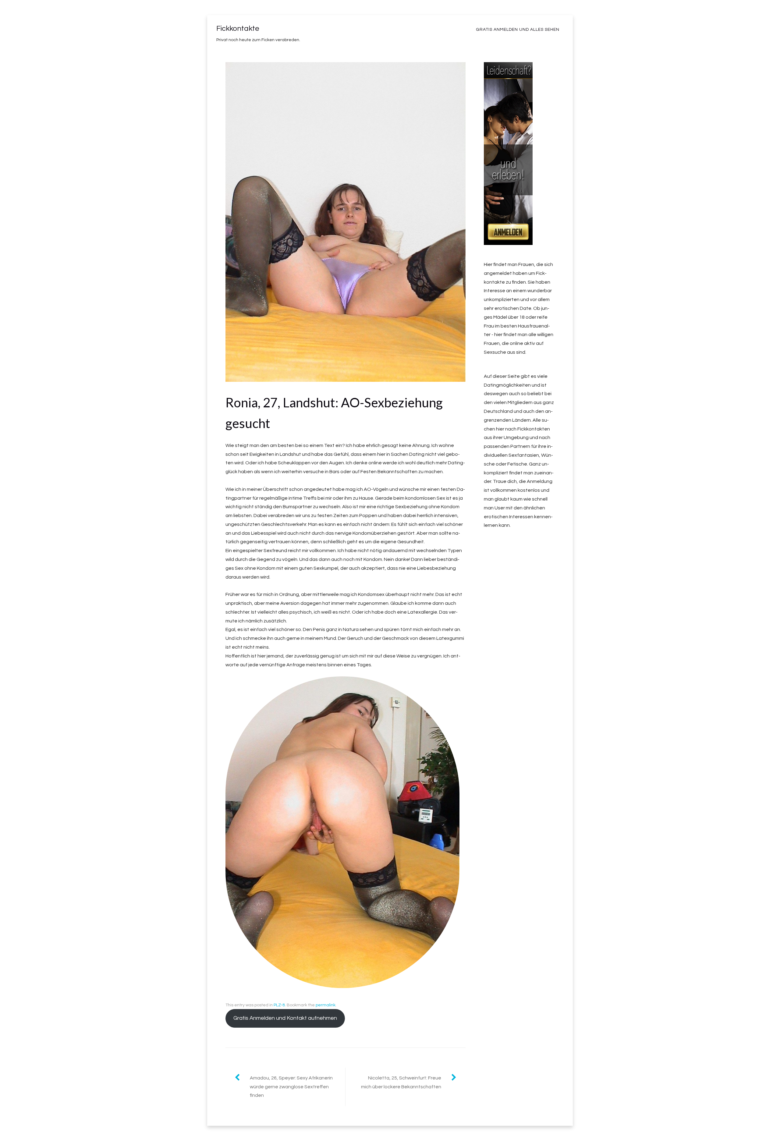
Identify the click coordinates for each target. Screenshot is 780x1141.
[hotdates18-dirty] (508, 240)
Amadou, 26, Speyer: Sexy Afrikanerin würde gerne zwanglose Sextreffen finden (291, 1086)
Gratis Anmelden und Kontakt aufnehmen (285, 1018)
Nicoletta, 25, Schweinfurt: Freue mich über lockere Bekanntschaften (401, 1082)
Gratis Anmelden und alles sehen (517, 29)
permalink (325, 1005)
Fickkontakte (237, 28)
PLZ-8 (279, 1005)
